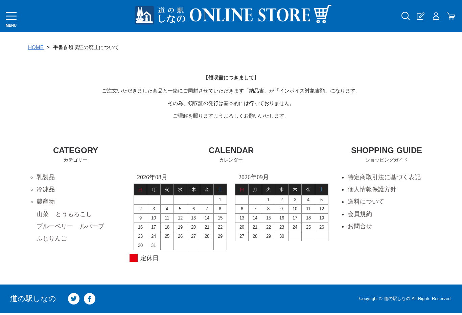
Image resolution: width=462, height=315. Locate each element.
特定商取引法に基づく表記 (384, 177)
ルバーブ (92, 226)
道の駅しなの (33, 298)
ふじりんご (52, 238)
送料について (366, 201)
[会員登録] (420, 16)
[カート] (451, 16)
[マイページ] (435, 16)
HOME (36, 47)
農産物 (46, 201)
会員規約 (360, 214)
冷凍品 (46, 189)
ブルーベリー (55, 226)
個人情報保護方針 (372, 189)
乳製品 (46, 177)
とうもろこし (73, 214)
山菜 (43, 214)
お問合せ (360, 226)
